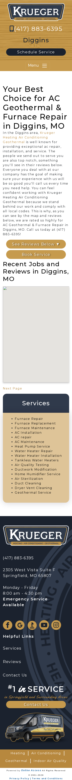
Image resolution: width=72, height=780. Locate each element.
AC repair (23, 437)
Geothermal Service (33, 492)
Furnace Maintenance (35, 428)
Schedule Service (36, 52)
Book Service (36, 254)
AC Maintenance (30, 442)
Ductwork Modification (36, 469)
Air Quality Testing (32, 465)
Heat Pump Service (32, 446)
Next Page (12, 388)
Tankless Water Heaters (37, 460)
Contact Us (36, 704)
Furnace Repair (29, 419)
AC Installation (28, 432)
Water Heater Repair (34, 451)
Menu (35, 65)
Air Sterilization (29, 479)
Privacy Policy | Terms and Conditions (36, 778)
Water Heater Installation (38, 456)
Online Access (31, 770)
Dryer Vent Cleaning (33, 488)
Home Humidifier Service (37, 474)
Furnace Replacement (35, 423)
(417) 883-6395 (38, 28)
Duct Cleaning (28, 483)
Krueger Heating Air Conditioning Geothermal (29, 137)
